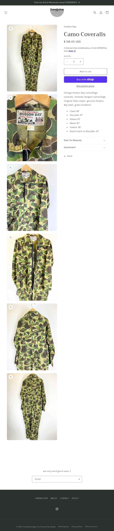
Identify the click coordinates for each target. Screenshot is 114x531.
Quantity (67, 56)
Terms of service (91, 527)
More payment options (86, 86)
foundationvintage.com (31, 527)
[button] (6, 12)
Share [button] (69, 156)
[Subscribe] (79, 479)
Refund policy (63, 527)
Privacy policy (77, 527)
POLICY (75, 498)
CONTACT (64, 498)
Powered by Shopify (48, 527)
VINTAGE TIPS (41, 498)
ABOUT (54, 498)
